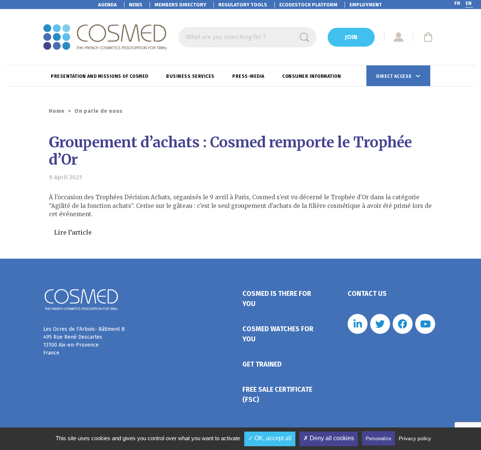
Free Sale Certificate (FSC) (277, 394)
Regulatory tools (242, 5)
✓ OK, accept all (270, 438)
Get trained (262, 364)
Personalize (378, 438)
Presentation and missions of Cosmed (100, 76)
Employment (365, 5)
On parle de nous (98, 111)
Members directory (180, 5)
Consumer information (312, 76)
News (135, 5)
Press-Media (249, 76)
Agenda (107, 5)
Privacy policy (415, 438)
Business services (191, 76)
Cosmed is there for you (276, 298)
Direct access (394, 76)
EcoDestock (308, 5)
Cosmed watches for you (277, 334)
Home (57, 111)
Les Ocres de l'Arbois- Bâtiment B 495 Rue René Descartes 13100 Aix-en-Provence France (84, 341)
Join (351, 37)
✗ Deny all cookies (328, 438)
